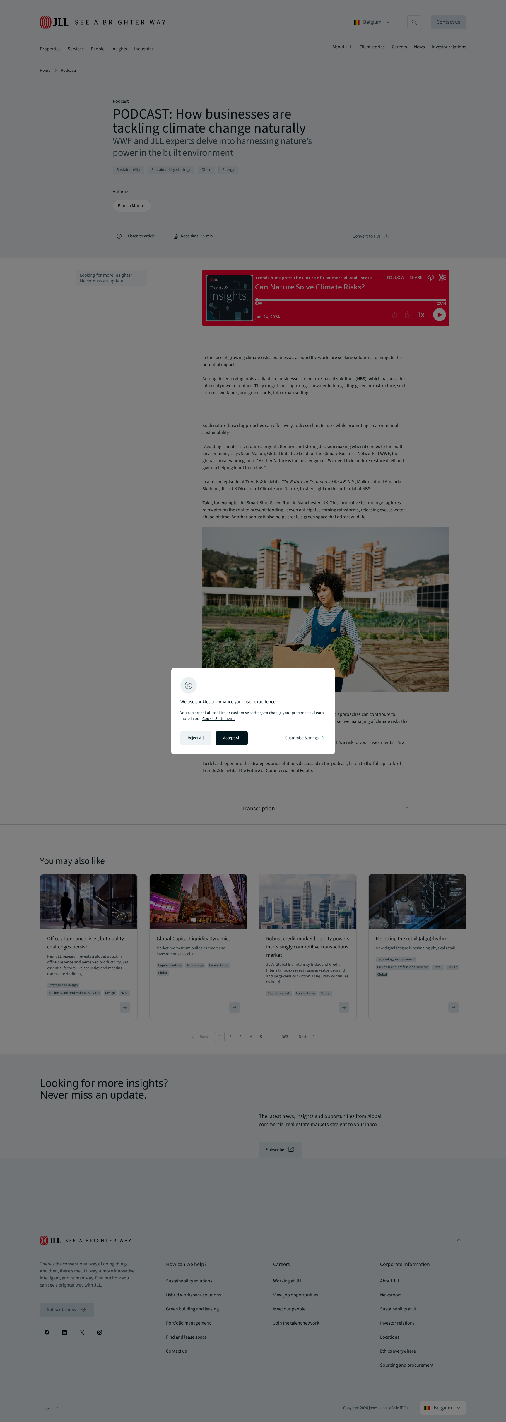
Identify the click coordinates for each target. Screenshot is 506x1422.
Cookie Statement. (218, 719)
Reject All (196, 738)
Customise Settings (305, 738)
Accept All (231, 738)
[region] (253, 711)
